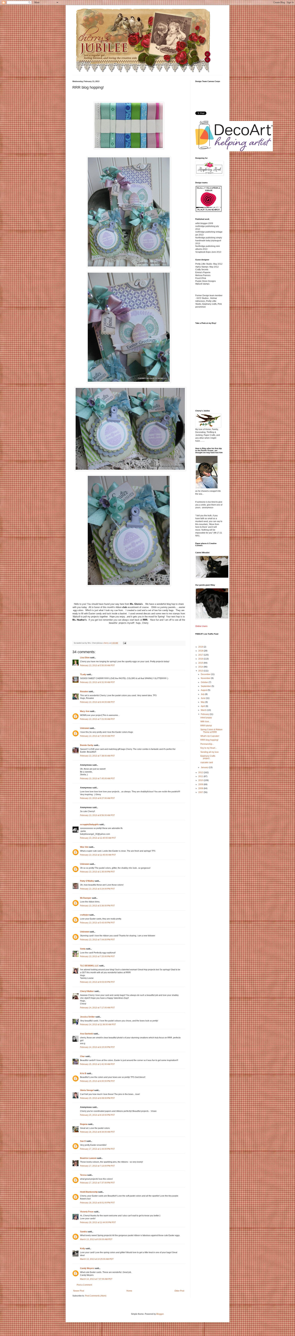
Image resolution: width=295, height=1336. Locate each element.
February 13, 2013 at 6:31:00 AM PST (97, 682)
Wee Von (84, 847)
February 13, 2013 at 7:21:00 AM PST (97, 719)
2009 (201, 784)
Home (129, 1291)
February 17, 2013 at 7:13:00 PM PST (97, 1166)
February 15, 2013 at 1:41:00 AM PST (97, 1064)
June (203, 698)
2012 (201, 772)
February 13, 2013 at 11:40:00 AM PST (98, 838)
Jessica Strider (87, 1017)
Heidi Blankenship (89, 1192)
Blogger (160, 1314)
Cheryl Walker (87, 991)
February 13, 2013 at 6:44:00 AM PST (97, 702)
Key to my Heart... (208, 748)
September (206, 686)
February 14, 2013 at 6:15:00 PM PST (97, 1047)
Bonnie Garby (86, 745)
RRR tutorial (206, 725)
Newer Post (78, 1291)
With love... (205, 721)
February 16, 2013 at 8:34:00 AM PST (97, 1132)
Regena (84, 1124)
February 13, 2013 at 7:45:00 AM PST (97, 778)
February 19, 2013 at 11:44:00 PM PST (98, 1222)
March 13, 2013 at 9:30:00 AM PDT (96, 1239)
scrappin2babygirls (89, 824)
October (205, 682)
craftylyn (84, 915)
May (203, 702)
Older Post (179, 1291)
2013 (201, 671)
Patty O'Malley (87, 881)
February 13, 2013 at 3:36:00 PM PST (97, 905)
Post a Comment (84, 1285)
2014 (201, 667)
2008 (201, 788)
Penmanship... (207, 744)
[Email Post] (124, 643)
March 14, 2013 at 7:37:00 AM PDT (96, 1279)
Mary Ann (84, 711)
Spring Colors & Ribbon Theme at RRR (211, 730)
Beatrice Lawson (88, 1158)
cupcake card (206, 762)
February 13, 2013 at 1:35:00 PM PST (97, 872)
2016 (201, 659)
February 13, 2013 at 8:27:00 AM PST (97, 798)
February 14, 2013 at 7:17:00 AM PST (97, 1007)
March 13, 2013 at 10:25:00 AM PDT (97, 1259)
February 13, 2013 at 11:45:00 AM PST (98, 855)
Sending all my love (209, 752)
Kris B (83, 1073)
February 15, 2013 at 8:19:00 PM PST (97, 1115)
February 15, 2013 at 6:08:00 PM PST (97, 1098)
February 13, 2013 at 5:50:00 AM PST (97, 665)
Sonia (83, 949)
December (206, 674)
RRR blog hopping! (209, 740)
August (204, 690)
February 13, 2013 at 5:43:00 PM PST (97, 923)
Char (82, 1056)
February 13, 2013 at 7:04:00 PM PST (97, 939)
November (206, 678)
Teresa (83, 1175)
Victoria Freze (87, 1212)
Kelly (82, 1248)
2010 (201, 780)
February (205, 714)
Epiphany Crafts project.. (207, 757)
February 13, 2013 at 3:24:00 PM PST (97, 889)
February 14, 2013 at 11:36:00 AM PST (98, 1024)
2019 (201, 647)
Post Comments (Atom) (95, 1296)
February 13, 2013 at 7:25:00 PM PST (97, 956)
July (203, 694)
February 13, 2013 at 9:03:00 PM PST (97, 982)
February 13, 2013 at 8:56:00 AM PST (97, 815)
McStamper (85, 898)
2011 (201, 776)
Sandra (83, 1231)
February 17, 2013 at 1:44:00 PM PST (97, 1149)
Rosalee (84, 691)
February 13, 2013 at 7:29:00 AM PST (97, 736)
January (205, 767)
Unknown (84, 728)
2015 (201, 663)
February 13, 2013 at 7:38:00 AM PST (97, 756)
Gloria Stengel (87, 1090)
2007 (201, 792)
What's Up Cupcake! (209, 736)
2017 (201, 655)
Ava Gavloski (86, 1034)
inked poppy (206, 717)
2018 (201, 651)
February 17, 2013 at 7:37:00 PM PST (97, 1183)
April (203, 706)
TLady (83, 674)
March (204, 710)
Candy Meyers (87, 1268)
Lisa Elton (85, 657)
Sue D (83, 1141)
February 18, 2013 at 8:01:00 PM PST (97, 1202)
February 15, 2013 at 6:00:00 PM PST (97, 1081)
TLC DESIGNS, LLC (89, 965)
